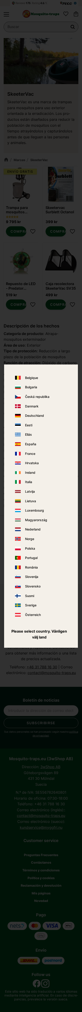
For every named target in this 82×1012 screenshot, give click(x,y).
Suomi (29, 596)
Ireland (30, 472)
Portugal (31, 558)
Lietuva (30, 501)
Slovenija (31, 577)
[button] (6, 14)
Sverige (30, 605)
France (30, 454)
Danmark (31, 406)
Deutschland (34, 416)
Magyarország (36, 520)
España (30, 444)
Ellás (28, 435)
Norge (29, 539)
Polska (30, 548)
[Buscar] (72, 27)
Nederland (33, 529)
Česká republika (37, 397)
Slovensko (33, 586)
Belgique (31, 378)
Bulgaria (31, 387)
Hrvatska (32, 463)
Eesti (28, 425)
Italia (28, 482)
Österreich (33, 615)
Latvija (30, 492)
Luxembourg (34, 510)
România (31, 567)
